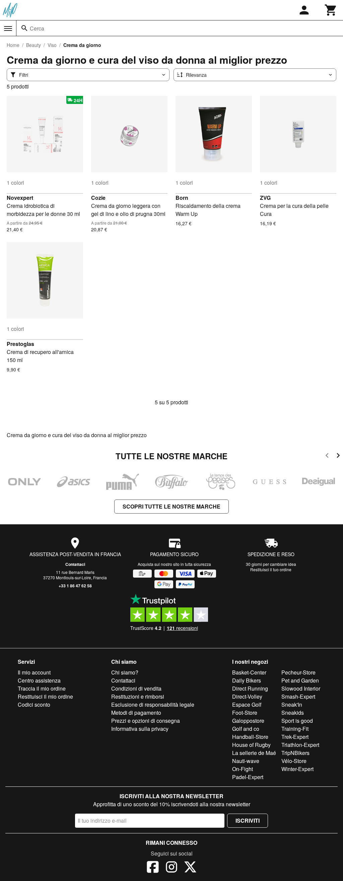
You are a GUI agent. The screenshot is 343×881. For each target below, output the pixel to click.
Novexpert (20, 197)
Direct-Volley (247, 696)
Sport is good (297, 720)
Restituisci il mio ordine (45, 696)
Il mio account (34, 672)
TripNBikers (295, 753)
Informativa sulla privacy (139, 728)
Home (13, 45)
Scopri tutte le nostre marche (171, 506)
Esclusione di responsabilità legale (152, 704)
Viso (52, 45)
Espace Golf (246, 704)
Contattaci (75, 564)
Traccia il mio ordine (42, 688)
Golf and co (245, 728)
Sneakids (292, 712)
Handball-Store (250, 737)
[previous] (327, 456)
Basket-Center (249, 672)
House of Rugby (251, 745)
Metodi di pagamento (136, 712)
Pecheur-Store (298, 672)
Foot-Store (244, 712)
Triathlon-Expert (300, 745)
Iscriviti (247, 820)
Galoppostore (248, 720)
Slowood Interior (300, 688)
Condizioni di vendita (136, 688)
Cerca (37, 28)
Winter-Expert (297, 769)
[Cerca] (24, 28)
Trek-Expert (294, 737)
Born (182, 197)
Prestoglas (20, 344)
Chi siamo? (124, 672)
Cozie (98, 197)
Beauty (33, 45)
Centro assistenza (39, 680)
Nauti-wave (245, 761)
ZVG (265, 197)
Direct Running (250, 688)
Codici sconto (34, 704)
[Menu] (8, 28)
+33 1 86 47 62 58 (75, 586)
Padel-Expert (247, 777)
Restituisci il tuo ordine (270, 569)
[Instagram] (171, 868)
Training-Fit (294, 728)
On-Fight (242, 769)
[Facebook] (152, 868)
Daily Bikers (246, 680)
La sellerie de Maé (254, 753)
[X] (190, 868)
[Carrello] (331, 10)
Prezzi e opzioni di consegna (145, 720)
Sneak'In (291, 704)
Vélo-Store (293, 761)
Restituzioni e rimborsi (137, 696)
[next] (338, 456)
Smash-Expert (298, 696)
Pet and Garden (300, 680)
